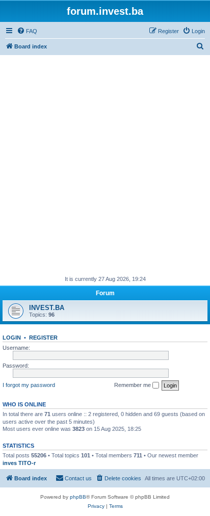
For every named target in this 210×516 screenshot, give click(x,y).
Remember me (133, 385)
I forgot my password (29, 385)
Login (12, 337)
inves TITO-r (19, 463)
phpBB (78, 497)
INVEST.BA (46, 308)
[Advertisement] (105, 165)
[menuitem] (27, 31)
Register (43, 337)
